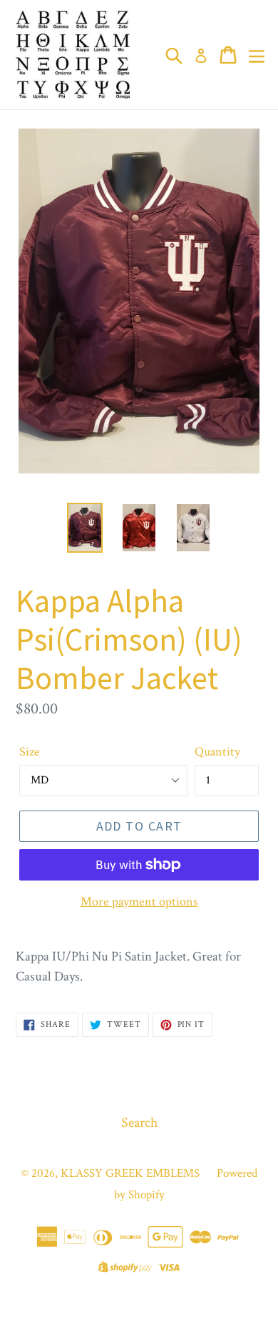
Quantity (217, 751)
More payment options (139, 901)
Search (139, 1122)
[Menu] (256, 55)
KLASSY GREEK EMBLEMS (130, 1173)
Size (29, 751)
